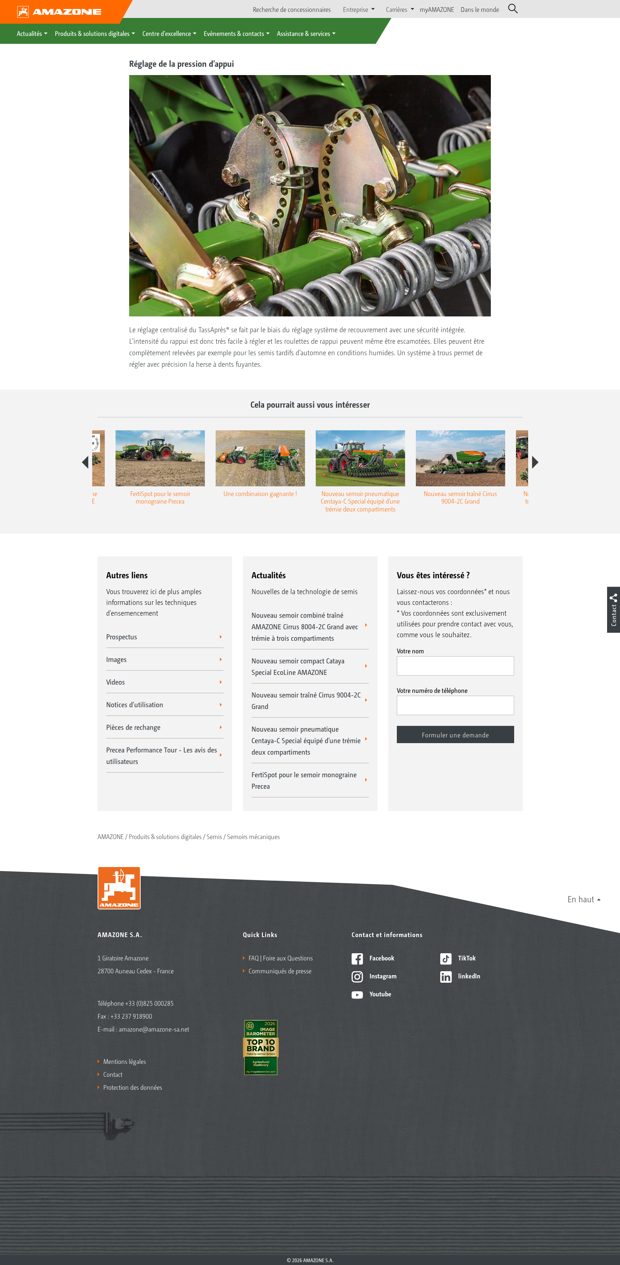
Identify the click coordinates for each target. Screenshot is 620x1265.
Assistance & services (303, 33)
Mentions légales (124, 1061)
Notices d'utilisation (134, 704)
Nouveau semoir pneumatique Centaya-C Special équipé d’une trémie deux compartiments (306, 740)
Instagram (382, 975)
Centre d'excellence (166, 33)
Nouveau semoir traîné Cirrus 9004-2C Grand (306, 700)
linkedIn (468, 975)
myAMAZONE (437, 9)
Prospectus (121, 636)
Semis (214, 836)
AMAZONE (111, 836)
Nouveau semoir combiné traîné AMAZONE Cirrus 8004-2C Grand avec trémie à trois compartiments (305, 626)
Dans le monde (480, 9)
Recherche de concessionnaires (292, 9)
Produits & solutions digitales (92, 33)
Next (535, 462)
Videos (115, 681)
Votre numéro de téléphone (432, 690)
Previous (85, 462)
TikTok (466, 957)
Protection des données (132, 1087)
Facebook (381, 957)
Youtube (379, 993)
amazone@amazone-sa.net (154, 1028)
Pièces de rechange (133, 727)
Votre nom (410, 650)
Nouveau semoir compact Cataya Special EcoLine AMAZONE (298, 666)
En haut (581, 898)
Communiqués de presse (280, 970)
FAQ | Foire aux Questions (281, 957)
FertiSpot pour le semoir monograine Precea (304, 780)
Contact (112, 1074)
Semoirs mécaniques (253, 836)
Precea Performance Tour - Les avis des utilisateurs (161, 755)
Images (116, 659)
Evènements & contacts (234, 33)
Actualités (29, 33)
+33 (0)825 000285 (149, 1003)
